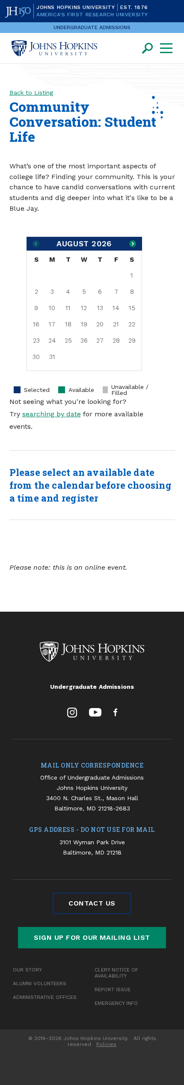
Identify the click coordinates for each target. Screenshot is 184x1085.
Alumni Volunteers (39, 983)
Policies (106, 1044)
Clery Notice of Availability (116, 973)
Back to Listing (31, 92)
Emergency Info (116, 1003)
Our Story (27, 970)
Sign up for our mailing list (92, 937)
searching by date (51, 414)
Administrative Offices (45, 997)
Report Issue (113, 989)
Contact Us (92, 903)
